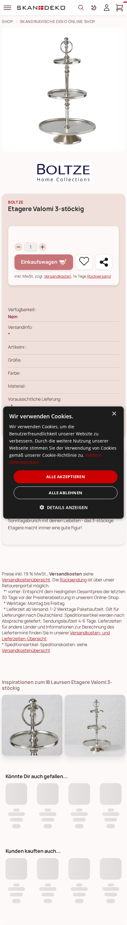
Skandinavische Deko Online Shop (58, 21)
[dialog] (63, 462)
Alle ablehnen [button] (65, 493)
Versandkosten (57, 276)
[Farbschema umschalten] (93, 7)
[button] (63, 507)
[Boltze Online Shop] (63, 172)
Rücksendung (73, 580)
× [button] (114, 413)
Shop (7, 21)
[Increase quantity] (43, 247)
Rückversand (99, 276)
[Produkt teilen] (104, 262)
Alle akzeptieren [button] (65, 476)
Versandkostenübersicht (26, 580)
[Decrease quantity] (18, 247)
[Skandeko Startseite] (41, 8)
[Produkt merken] (84, 262)
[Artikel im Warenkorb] (119, 7)
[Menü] (7, 7)
